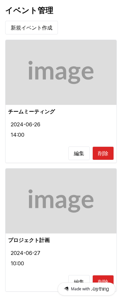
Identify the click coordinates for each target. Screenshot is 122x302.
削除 (103, 153)
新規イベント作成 (31, 27)
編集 (79, 153)
